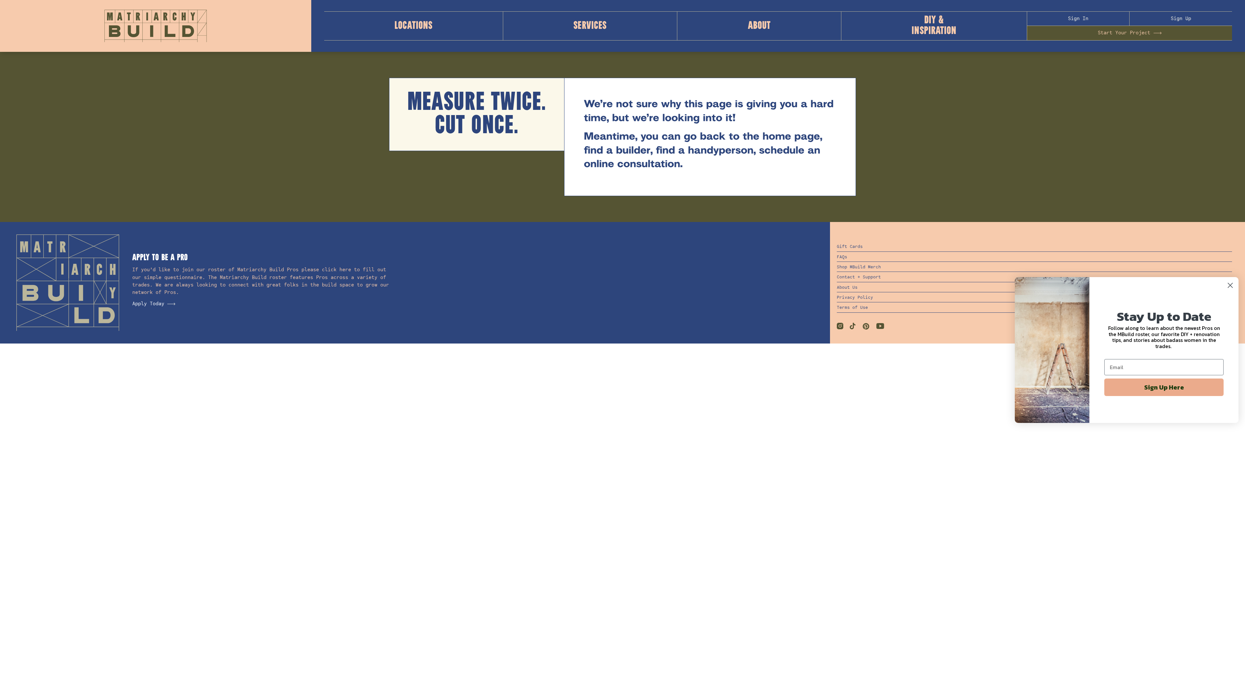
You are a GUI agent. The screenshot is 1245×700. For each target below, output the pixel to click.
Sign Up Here (1164, 387)
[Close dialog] (1230, 285)
